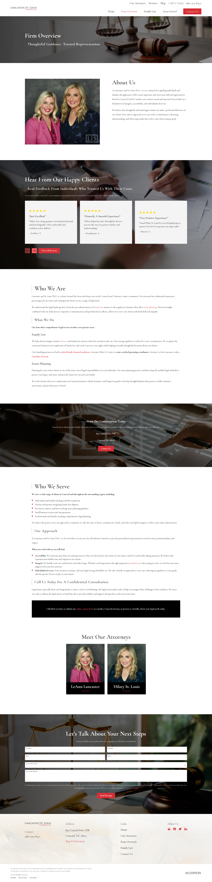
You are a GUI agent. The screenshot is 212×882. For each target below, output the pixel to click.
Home (124, 829)
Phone (27, 756)
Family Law (127, 847)
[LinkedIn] (185, 829)
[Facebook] (174, 829)
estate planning (150, 307)
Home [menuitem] (111, 11)
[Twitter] (180, 829)
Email (109, 756)
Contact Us (192, 11)
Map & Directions (75, 841)
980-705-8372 (193, 3)
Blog (163, 3)
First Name (28, 748)
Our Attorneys (138, 3)
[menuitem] (13, 877)
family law (98, 307)
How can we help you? (32, 771)
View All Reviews (49, 250)
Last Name (110, 748)
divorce (64, 341)
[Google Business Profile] (169, 829)
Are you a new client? (31, 763)
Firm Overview (129, 841)
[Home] (24, 8)
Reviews (153, 3)
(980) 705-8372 (56, 609)
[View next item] (34, 250)
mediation (134, 563)
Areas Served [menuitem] (170, 11)
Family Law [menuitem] (150, 11)
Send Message (106, 795)
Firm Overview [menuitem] (129, 11)
